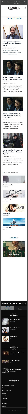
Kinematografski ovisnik (8, 385)
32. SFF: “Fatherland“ (16, 369)
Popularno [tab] (14, 172)
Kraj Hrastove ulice (8, 184)
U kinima (4, 403)
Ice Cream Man (7, 227)
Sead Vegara (6, 156)
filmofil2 (6, 120)
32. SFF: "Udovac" (15, 360)
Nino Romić (6, 48)
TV (3, 401)
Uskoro (13, 238)
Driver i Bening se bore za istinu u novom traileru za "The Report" (11, 115)
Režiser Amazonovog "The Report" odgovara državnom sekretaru (12, 79)
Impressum (9, 1)
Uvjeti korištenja (17, 1)
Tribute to (4, 398)
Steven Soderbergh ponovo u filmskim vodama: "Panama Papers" (12, 152)
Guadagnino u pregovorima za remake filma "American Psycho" (12, 43)
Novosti (4, 388)
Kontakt (23, 1)
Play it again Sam (6, 390)
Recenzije (14, 348)
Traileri (4, 395)
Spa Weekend (6, 213)
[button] (25, 8)
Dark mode (16, 3)
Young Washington (8, 199)
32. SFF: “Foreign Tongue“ (17, 352)
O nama (3, 1)
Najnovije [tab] (7, 172)
